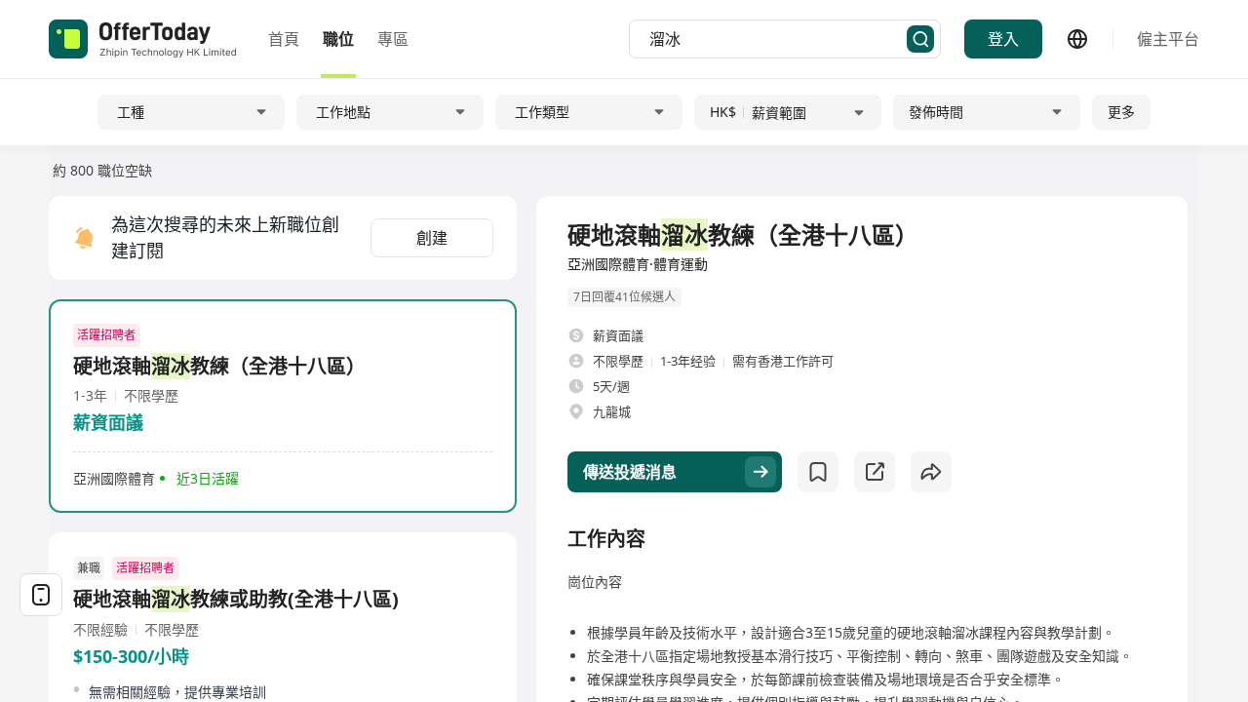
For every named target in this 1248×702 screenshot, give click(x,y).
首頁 (283, 39)
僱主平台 (1168, 39)
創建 (432, 238)
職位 (338, 39)
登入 (1003, 39)
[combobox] (778, 39)
